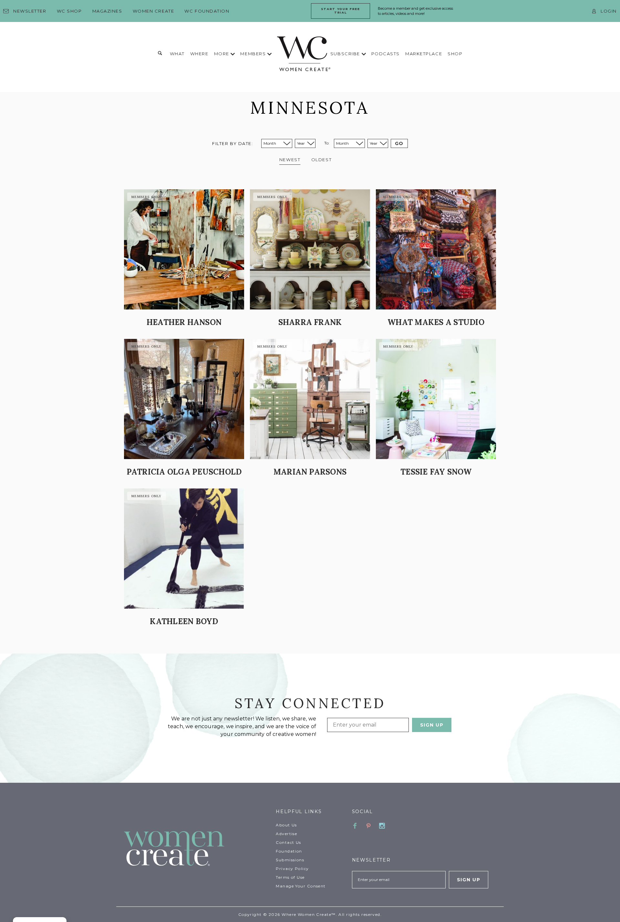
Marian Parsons (310, 472)
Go (399, 143)
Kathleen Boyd (184, 621)
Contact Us (288, 842)
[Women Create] (196, 849)
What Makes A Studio (436, 322)
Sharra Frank (310, 322)
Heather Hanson (184, 322)
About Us (286, 824)
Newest (289, 159)
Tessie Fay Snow (435, 472)
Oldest (321, 159)
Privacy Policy (292, 868)
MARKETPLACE (423, 53)
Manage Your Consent (301, 886)
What (177, 53)
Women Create (153, 11)
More (222, 53)
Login (609, 11)
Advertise (286, 833)
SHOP (455, 53)
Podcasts (385, 53)
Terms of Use (290, 877)
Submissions (290, 859)
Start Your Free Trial (340, 10)
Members (253, 53)
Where (199, 53)
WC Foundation (206, 11)
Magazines (107, 11)
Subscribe (346, 53)
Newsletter (29, 11)
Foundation (289, 851)
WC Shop (69, 11)
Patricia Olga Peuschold (184, 472)
